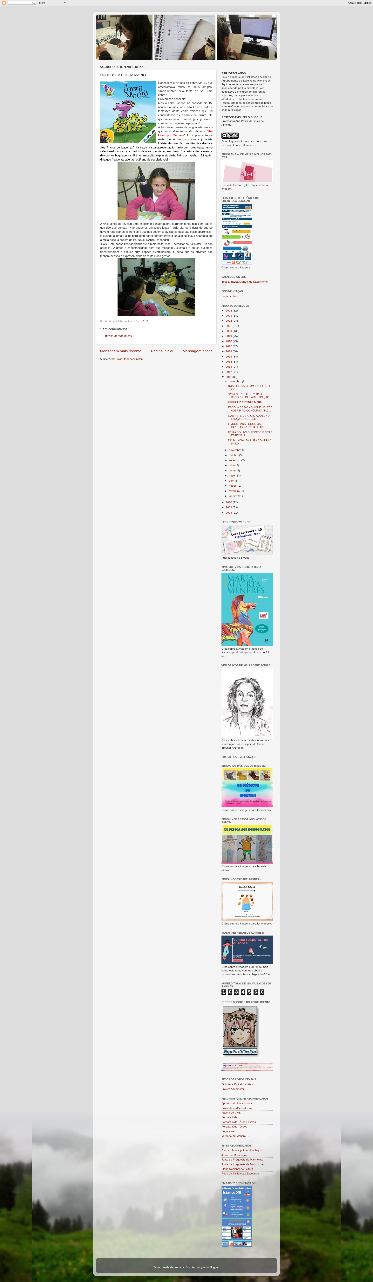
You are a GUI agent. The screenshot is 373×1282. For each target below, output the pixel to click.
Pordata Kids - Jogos (234, 1126)
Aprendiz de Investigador (236, 1103)
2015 (229, 356)
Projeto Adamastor (232, 1089)
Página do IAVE (231, 1112)
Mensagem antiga (198, 351)
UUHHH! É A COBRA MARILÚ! (246, 402)
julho (232, 465)
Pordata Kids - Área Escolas (238, 1122)
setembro (235, 460)
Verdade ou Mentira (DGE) (237, 1135)
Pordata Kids (229, 1117)
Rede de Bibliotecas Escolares (240, 1173)
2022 (229, 320)
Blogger (214, 1267)
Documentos (229, 296)
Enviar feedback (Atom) (130, 359)
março (233, 485)
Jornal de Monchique (234, 1155)
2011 (229, 377)
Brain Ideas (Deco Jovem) (237, 1108)
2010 (229, 502)
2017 (229, 346)
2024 (229, 310)
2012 (229, 372)
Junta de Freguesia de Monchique (242, 1164)
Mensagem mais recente (120, 351)
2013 (229, 366)
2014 (229, 361)
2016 (229, 351)
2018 (229, 341)
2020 (229, 331)
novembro (235, 450)
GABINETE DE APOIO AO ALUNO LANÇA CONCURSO (249, 417)
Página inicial (162, 351)
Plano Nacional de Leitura (237, 1168)
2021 (229, 326)
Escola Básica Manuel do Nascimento (244, 281)
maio (232, 475)
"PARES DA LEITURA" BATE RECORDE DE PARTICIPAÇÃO (248, 396)
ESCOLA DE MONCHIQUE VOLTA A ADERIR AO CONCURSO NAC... (250, 409)
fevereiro (235, 491)
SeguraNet (228, 1131)
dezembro (235, 381)
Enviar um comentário (118, 335)
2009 (229, 507)
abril (232, 480)
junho (232, 470)
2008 (229, 512)
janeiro (233, 496)
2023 (229, 315)
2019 (229, 336)
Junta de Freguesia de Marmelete (242, 1159)
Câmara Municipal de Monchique (241, 1150)
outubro (234, 455)
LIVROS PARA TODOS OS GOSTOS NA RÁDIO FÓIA (245, 426)
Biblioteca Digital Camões (237, 1084)
